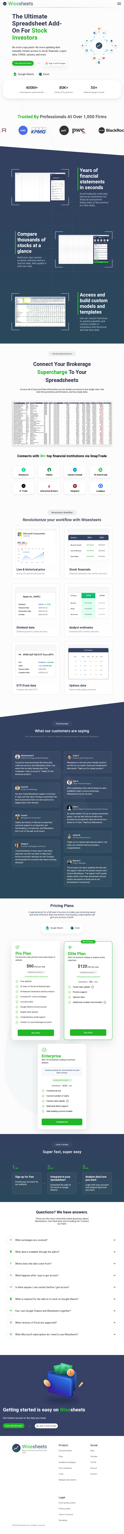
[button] (62, 1240)
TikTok (93, 1462)
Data (61, 1456)
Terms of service (66, 1514)
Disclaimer (63, 1520)
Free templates (65, 1468)
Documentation (65, 1450)
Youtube (93, 1456)
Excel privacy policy (67, 1503)
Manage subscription (67, 1480)
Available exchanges (67, 1462)
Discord (93, 1468)
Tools (61, 1474)
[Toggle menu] (119, 3)
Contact (93, 1474)
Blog (92, 1450)
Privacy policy (64, 1508)
